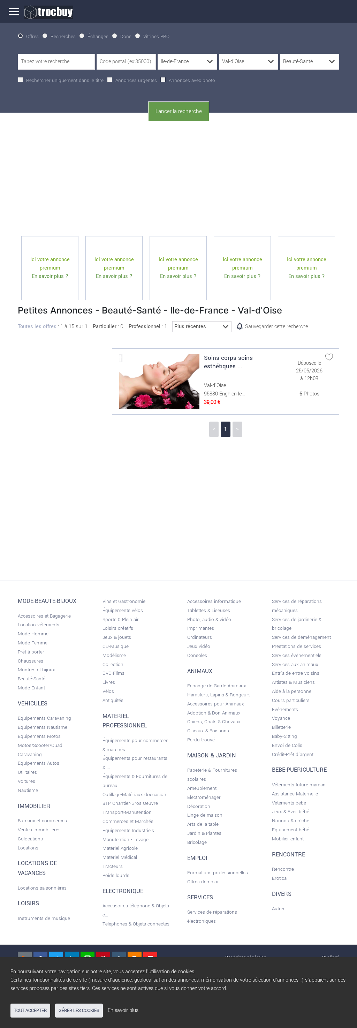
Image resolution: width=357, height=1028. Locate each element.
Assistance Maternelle (295, 794)
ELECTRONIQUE (122, 891)
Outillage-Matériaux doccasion (134, 794)
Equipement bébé (290, 829)
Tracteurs (112, 866)
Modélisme (114, 655)
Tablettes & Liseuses (208, 610)
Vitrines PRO (156, 36)
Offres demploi (202, 881)
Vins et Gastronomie (123, 601)
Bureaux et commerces (42, 820)
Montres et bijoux (36, 669)
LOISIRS (28, 903)
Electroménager (204, 797)
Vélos (108, 691)
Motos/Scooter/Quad (40, 745)
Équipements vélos (122, 610)
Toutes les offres (37, 326)
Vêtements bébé (289, 803)
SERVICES (200, 897)
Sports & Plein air (120, 619)
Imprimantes (200, 628)
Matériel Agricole (120, 848)
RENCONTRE (288, 855)
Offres (32, 36)
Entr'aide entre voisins (295, 673)
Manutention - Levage (125, 839)
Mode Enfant (31, 688)
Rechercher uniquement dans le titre (65, 80)
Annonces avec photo (192, 80)
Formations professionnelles (217, 872)
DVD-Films (113, 673)
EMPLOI (197, 858)
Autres (279, 908)
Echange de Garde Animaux (216, 685)
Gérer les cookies (79, 1010)
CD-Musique (115, 646)
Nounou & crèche (290, 820)
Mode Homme (33, 633)
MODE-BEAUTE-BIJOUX (47, 601)
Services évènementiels (296, 655)
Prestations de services (296, 646)
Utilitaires (27, 772)
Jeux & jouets (116, 637)
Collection (112, 664)
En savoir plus (123, 1010)
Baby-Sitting (284, 736)
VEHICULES (32, 704)
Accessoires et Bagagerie (44, 616)
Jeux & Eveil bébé (290, 811)
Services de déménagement (301, 637)
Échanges (98, 36)
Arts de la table (203, 824)
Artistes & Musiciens (293, 682)
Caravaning (30, 754)
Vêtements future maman (299, 784)
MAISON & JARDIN (211, 755)
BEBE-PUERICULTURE (299, 770)
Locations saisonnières (42, 888)
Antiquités (112, 700)
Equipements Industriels (128, 830)
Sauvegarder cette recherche (276, 326)
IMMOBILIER (34, 806)
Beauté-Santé (31, 678)
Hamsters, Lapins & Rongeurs (219, 694)
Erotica (279, 878)
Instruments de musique (44, 918)
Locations (28, 848)
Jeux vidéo (198, 646)
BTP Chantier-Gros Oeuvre (130, 803)
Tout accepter (30, 1010)
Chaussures (30, 661)
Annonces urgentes (136, 80)
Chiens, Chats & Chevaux (214, 721)
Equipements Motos (39, 736)
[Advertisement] (178, 179)
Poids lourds (115, 875)
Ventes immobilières (39, 829)
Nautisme (28, 790)
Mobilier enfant (288, 839)
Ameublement (202, 788)
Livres (108, 682)
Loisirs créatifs (117, 628)
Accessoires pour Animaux (215, 704)
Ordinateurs (199, 637)
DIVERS (281, 894)
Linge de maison (204, 815)
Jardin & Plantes (204, 833)
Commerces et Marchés (127, 821)
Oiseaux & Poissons (208, 730)
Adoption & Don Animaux (214, 713)
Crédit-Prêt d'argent (292, 754)
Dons (125, 36)
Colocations (30, 839)
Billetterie (281, 727)
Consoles (197, 655)
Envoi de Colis (287, 745)
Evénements (285, 709)
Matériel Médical (119, 857)
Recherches (63, 36)
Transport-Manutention (127, 812)
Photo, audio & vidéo (209, 619)
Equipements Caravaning (44, 718)
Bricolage (197, 842)
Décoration (198, 806)
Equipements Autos (38, 763)
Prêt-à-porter (31, 652)
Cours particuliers (291, 700)
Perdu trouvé (201, 739)
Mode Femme (32, 643)
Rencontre (283, 869)
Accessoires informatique (214, 601)
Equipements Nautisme (42, 727)
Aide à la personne (291, 691)
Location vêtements (38, 624)
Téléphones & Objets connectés (135, 924)
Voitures (26, 781)
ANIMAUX (199, 671)
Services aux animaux (295, 664)
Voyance (281, 718)
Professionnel (144, 326)
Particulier (104, 326)
